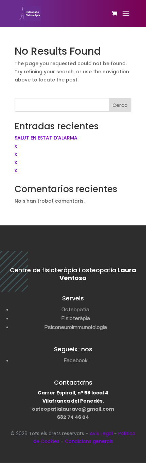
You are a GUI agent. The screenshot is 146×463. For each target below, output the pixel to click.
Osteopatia (75, 309)
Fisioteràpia (75, 318)
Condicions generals (89, 441)
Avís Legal (101, 433)
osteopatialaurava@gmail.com (73, 409)
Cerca (120, 105)
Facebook (75, 360)
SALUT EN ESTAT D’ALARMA (46, 137)
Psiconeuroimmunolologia (75, 326)
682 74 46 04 (73, 417)
